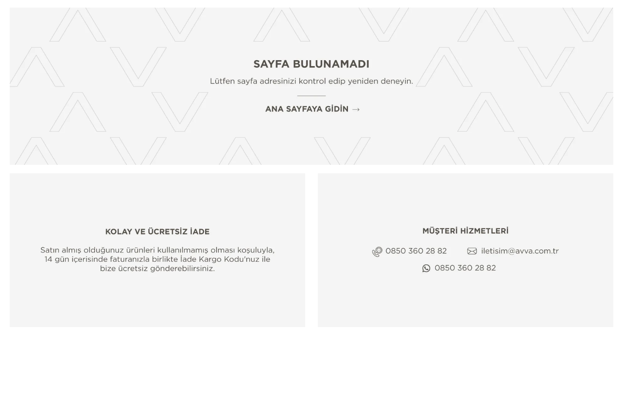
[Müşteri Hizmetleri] (465, 250)
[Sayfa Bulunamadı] (311, 86)
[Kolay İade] (157, 250)
